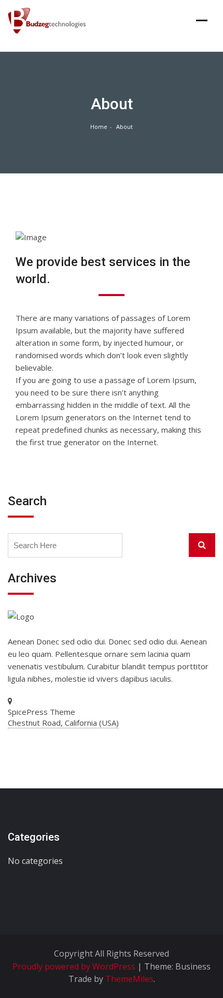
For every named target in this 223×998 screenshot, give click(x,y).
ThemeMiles (129, 979)
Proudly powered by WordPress (74, 966)
